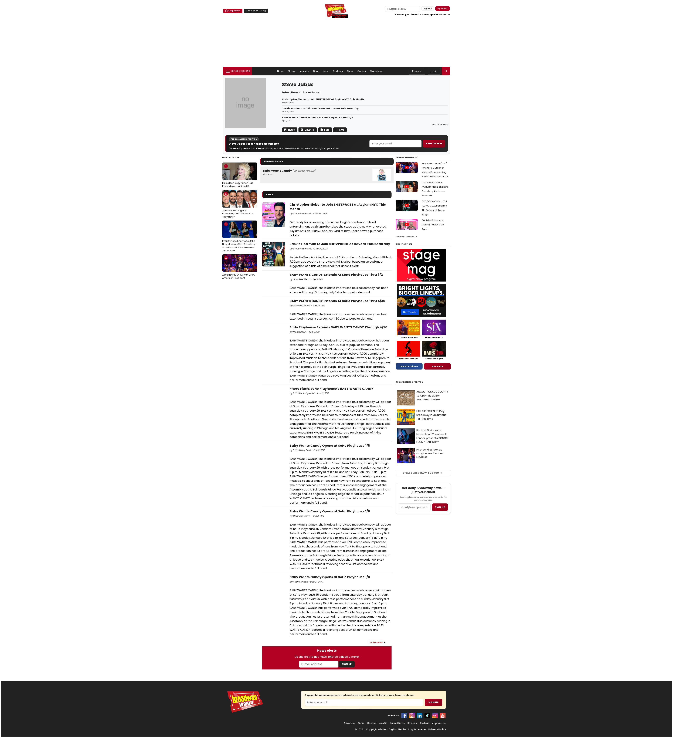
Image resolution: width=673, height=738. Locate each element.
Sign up (440, 507)
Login (434, 71)
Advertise (349, 723)
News (280, 71)
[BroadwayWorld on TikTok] (427, 715)
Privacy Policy (437, 729)
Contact (371, 723)
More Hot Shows (409, 366)
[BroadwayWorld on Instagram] (412, 715)
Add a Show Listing (256, 10)
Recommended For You (409, 382)
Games (361, 71)
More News (376, 642)
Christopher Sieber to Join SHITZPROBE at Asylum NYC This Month (323, 99)
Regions (412, 723)
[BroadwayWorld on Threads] (435, 715)
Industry (304, 71)
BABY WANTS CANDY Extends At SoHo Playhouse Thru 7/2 (317, 117)
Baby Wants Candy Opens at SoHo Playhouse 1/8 (330, 445)
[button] (446, 71)
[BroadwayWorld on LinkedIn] (419, 715)
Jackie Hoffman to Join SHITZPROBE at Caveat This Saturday (320, 108)
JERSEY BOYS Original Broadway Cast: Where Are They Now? (237, 205)
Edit (326, 129)
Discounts (437, 366)
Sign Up (347, 664)
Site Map (424, 723)
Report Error (439, 723)
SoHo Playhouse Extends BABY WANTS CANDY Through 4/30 (338, 327)
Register (417, 71)
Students (338, 71)
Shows (291, 71)
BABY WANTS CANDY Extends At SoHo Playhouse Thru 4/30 (337, 301)
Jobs (326, 71)
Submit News (397, 723)
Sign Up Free (434, 143)
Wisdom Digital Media (392, 729)
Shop (350, 71)
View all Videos (405, 236)
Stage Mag (376, 71)
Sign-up (428, 8)
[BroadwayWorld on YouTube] (443, 715)
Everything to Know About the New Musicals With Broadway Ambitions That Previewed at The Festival (238, 237)
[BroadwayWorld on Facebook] (404, 715)
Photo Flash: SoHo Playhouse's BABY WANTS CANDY (331, 388)
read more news (440, 124)
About (361, 723)
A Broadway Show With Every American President (238, 268)
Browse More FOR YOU (421, 473)
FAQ (341, 129)
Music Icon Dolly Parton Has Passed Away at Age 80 (237, 176)
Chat (316, 71)
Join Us (383, 723)
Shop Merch (234, 10)
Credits (309, 129)
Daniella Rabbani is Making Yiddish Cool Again (433, 225)
